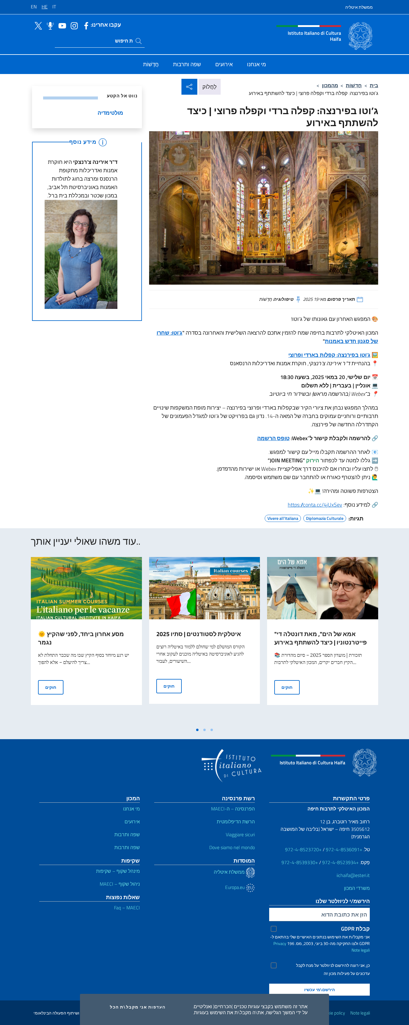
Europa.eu (235, 887)
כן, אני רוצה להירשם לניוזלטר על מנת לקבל (333, 965)
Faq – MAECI (127, 907)
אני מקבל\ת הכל (128, 1007)
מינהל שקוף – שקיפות (118, 871)
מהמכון (330, 85)
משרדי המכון (357, 888)
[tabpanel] (86, 640)
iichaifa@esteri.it (353, 875)
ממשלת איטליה (359, 7)
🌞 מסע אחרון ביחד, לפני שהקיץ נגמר (81, 638)
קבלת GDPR (355, 929)
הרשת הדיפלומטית (236, 821)
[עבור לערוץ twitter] (37, 25)
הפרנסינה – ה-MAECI (233, 808)
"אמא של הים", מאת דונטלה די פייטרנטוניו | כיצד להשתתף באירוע (320, 638)
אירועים (132, 821)
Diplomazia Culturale (324, 517)
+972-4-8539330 (299, 862)
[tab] (197, 730)
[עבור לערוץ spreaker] (49, 25)
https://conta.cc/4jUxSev (315, 505)
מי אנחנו (131, 808)
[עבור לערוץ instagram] (73, 25)
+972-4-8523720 (303, 849)
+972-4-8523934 (340, 862)
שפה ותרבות (127, 834)
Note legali (361, 950)
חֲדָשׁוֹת (354, 85)
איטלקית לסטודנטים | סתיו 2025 (198, 633)
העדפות (156, 1007)
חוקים (54, 687)
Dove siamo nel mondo (232, 847)
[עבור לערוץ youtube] (61, 25)
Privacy (279, 943)
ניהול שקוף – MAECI (120, 883)
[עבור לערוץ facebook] (85, 25)
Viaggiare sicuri (240, 834)
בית (374, 85)
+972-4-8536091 (344, 849)
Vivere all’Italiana (282, 517)
